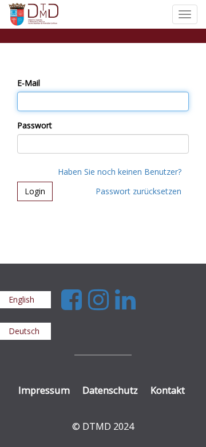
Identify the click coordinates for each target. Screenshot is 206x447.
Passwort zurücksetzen (138, 191)
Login (35, 191)
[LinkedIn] (125, 299)
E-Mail (28, 82)
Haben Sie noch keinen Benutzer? (119, 171)
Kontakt (167, 390)
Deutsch (24, 331)
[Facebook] (74, 299)
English (21, 299)
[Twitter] (101, 299)
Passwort (34, 125)
